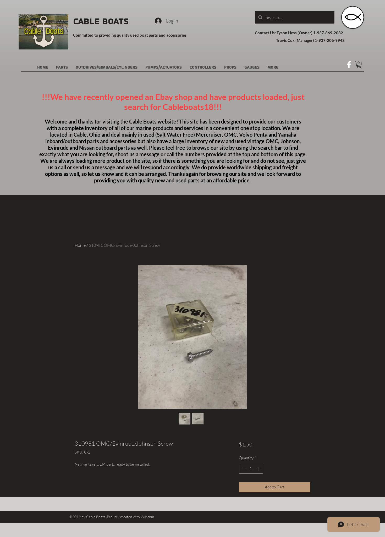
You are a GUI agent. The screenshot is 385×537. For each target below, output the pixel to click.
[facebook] (349, 64)
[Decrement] (243, 469)
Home (80, 245)
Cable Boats (101, 21)
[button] (359, 64)
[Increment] (258, 469)
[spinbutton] (250, 469)
